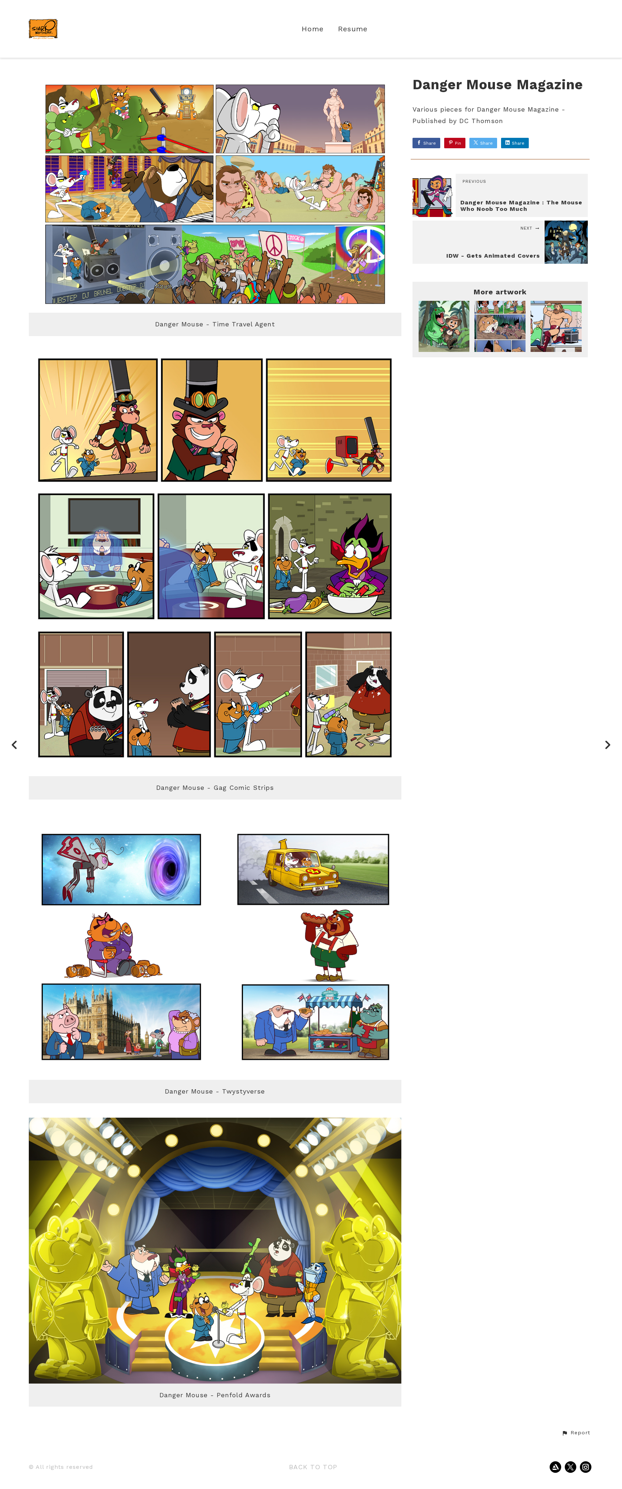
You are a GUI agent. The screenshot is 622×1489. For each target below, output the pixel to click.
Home (313, 29)
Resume (353, 29)
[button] (576, 1433)
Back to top (313, 1467)
